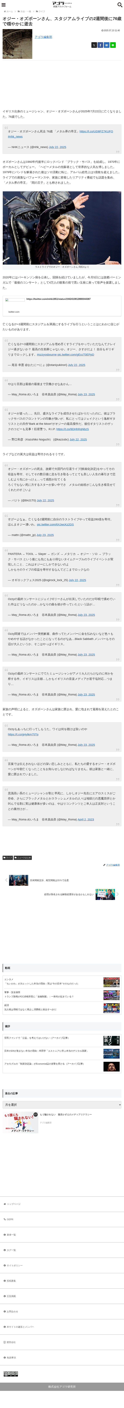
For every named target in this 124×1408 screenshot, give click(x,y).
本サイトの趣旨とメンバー (20, 1327)
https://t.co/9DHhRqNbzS (72, 429)
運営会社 (11, 1342)
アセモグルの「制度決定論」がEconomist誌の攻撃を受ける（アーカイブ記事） (44, 1063)
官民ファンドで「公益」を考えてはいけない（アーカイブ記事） (37, 1038)
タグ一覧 (11, 1250)
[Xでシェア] (94, 45)
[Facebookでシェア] (100, 45)
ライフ (9, 858)
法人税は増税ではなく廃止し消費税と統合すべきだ (30, 1009)
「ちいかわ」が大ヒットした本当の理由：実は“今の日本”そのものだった (41, 983)
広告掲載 (11, 1296)
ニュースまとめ (24, 858)
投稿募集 (11, 1281)
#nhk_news (15, 136)
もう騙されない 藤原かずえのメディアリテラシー (66, 1114)
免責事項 (11, 1357)
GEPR (10, 1219)
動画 (7, 968)
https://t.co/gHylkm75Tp (23, 734)
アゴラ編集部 (43, 37)
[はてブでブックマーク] (106, 45)
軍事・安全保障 (12, 992)
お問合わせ (12, 1311)
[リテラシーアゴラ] (20, 1122)
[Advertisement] (62, 83)
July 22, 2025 (57, 147)
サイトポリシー (15, 1265)
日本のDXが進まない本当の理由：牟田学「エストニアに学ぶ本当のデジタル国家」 (46, 1050)
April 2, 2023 (86, 819)
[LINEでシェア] (113, 45)
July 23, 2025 (86, 394)
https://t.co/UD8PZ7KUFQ (96, 131)
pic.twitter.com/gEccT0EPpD (75, 354)
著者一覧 (11, 1234)
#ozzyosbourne (47, 354)
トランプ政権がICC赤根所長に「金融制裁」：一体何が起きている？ (39, 996)
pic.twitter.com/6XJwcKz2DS (55, 524)
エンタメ (8, 979)
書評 (7, 1026)
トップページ (14, 1204)
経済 (6, 1005)
